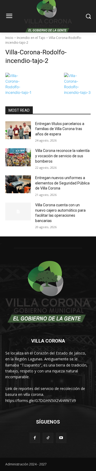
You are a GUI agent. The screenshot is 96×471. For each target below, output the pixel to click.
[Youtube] (61, 438)
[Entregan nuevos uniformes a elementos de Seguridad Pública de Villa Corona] (18, 184)
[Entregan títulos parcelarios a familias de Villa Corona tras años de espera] (18, 130)
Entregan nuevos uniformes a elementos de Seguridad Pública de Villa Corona (62, 183)
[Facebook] (35, 438)
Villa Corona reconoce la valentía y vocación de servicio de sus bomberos (62, 155)
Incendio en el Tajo (31, 37)
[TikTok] (48, 438)
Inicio (9, 37)
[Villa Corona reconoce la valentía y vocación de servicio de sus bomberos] (18, 157)
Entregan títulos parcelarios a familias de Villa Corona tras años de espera (59, 129)
